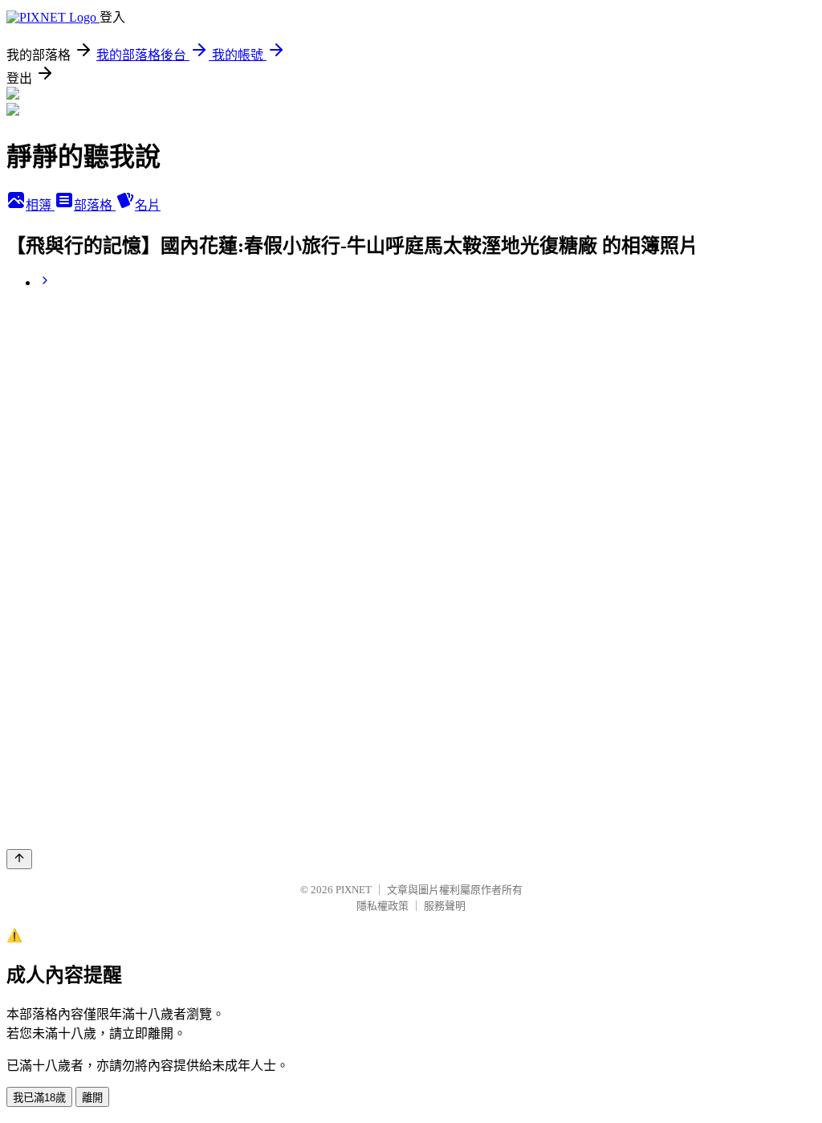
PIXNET (354, 890)
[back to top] (19, 859)
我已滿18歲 (39, 1098)
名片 (148, 205)
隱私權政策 (382, 906)
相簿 (40, 205)
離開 (92, 1098)
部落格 (95, 205)
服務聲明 (445, 906)
